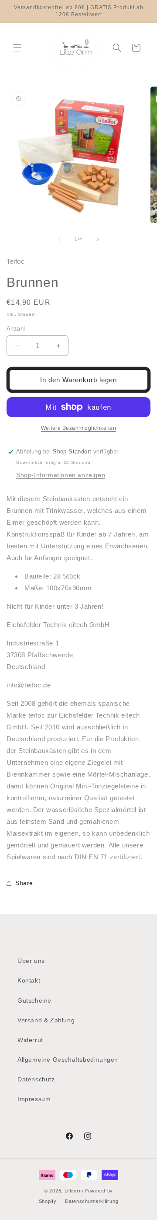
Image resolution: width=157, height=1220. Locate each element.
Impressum (34, 1098)
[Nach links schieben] (59, 239)
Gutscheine (34, 1000)
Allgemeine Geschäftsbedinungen (67, 1059)
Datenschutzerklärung (91, 1201)
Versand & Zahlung (46, 1020)
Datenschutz (36, 1079)
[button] (17, 47)
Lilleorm (74, 1190)
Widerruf (30, 1039)
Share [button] (24, 882)
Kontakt (28, 980)
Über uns (31, 960)
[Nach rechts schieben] (97, 239)
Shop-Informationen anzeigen (60, 474)
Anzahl (16, 328)
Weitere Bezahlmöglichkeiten (78, 428)
